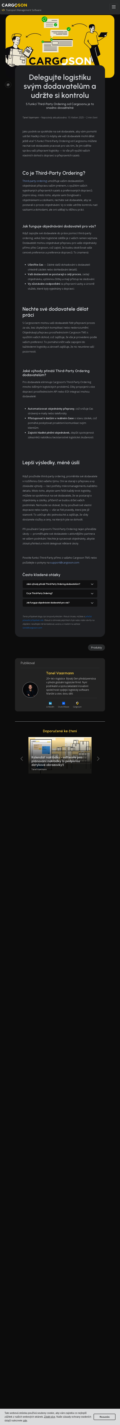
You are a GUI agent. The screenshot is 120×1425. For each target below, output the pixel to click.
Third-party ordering (34, 181)
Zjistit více (49, 1416)
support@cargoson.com (64, 562)
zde (25, 1420)
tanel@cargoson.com (32, 627)
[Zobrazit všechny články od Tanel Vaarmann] (30, 690)
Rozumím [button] (105, 1417)
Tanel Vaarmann (31, 117)
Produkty (96, 647)
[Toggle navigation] (113, 7)
